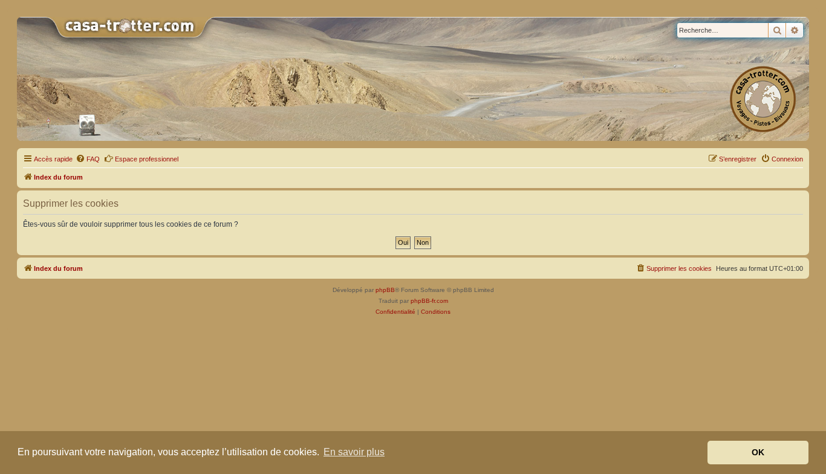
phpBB (385, 290)
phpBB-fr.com (429, 300)
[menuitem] (88, 159)
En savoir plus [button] (354, 452)
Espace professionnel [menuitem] (146, 159)
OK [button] (758, 452)
